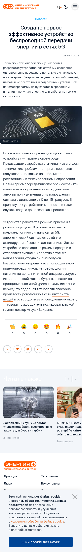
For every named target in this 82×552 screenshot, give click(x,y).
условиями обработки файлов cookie (37, 521)
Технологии (49, 476)
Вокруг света (50, 483)
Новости (41, 19)
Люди (8, 483)
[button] (68, 379)
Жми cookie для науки (40, 542)
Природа (10, 476)
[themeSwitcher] (65, 6)
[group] (28, 415)
